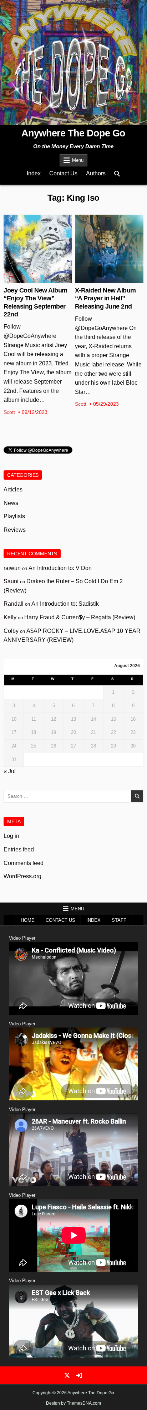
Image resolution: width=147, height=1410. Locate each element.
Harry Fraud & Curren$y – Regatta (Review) (79, 617)
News (38, 238)
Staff (119, 920)
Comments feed (24, 863)
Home (28, 920)
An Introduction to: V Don (60, 568)
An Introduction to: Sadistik (65, 604)
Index (34, 173)
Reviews (15, 530)
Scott (9, 412)
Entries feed (19, 849)
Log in (11, 836)
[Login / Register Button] (79, 1375)
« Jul (10, 771)
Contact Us (63, 173)
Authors (96, 173)
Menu (77, 160)
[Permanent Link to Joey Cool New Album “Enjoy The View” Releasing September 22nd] (38, 249)
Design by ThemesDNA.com (73, 1403)
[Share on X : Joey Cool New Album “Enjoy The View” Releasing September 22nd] (32, 279)
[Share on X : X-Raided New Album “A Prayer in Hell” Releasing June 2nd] (103, 279)
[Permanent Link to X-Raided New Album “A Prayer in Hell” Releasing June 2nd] (109, 249)
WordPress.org (22, 876)
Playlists (14, 516)
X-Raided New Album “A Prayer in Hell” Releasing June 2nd (105, 298)
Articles (13, 489)
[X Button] (67, 1375)
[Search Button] (117, 173)
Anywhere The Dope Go (73, 133)
